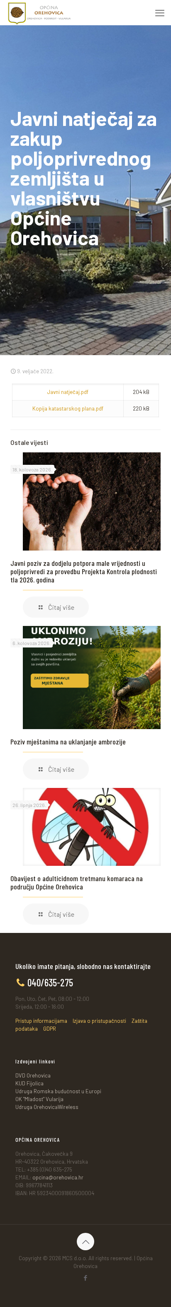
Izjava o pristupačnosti (99, 1020)
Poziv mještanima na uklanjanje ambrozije (68, 741)
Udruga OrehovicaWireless (46, 1107)
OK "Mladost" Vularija (39, 1099)
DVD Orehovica (33, 1075)
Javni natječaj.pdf (67, 392)
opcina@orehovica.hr (57, 1177)
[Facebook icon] (86, 1277)
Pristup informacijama (41, 1020)
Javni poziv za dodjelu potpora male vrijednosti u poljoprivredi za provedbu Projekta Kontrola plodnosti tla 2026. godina (83, 571)
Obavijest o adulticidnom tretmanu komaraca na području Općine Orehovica (76, 882)
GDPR (49, 1028)
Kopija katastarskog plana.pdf (67, 408)
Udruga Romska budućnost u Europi (58, 1091)
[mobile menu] (160, 12)
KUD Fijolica (29, 1083)
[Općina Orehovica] (39, 12)
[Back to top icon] (85, 1241)
